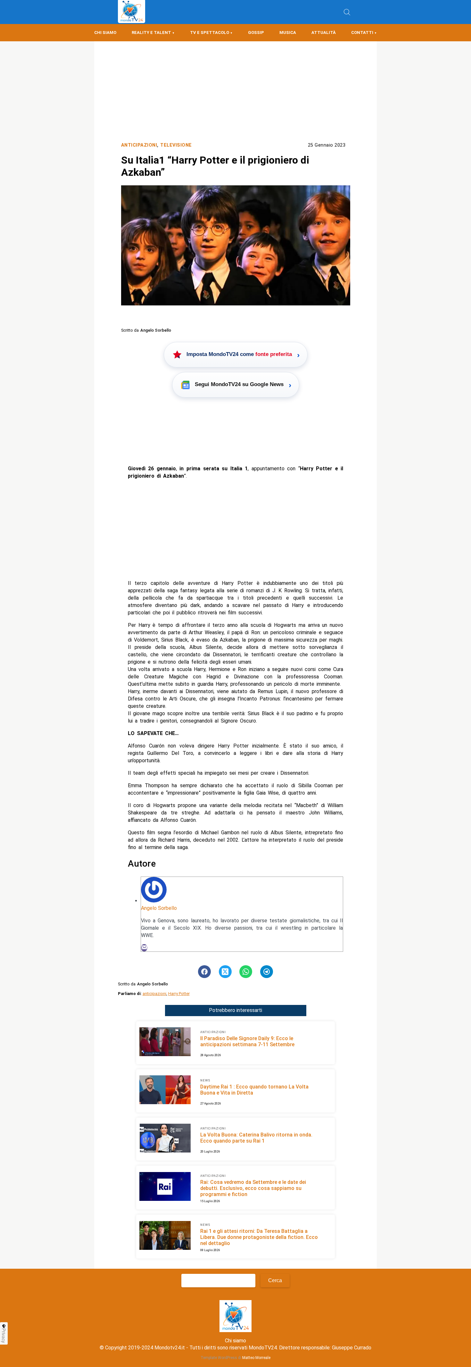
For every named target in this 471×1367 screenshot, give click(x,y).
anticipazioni (154, 993)
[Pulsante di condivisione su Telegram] (266, 971)
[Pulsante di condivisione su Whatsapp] (245, 971)
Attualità (323, 32)
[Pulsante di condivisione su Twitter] (225, 971)
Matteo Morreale (256, 1357)
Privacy (4, 1335)
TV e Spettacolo (209, 32)
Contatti (362, 32)
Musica (287, 32)
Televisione (176, 145)
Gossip (256, 32)
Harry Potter (179, 993)
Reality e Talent (151, 32)
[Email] (144, 947)
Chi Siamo (105, 32)
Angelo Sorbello (159, 908)
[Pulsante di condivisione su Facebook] (204, 971)
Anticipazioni (139, 145)
